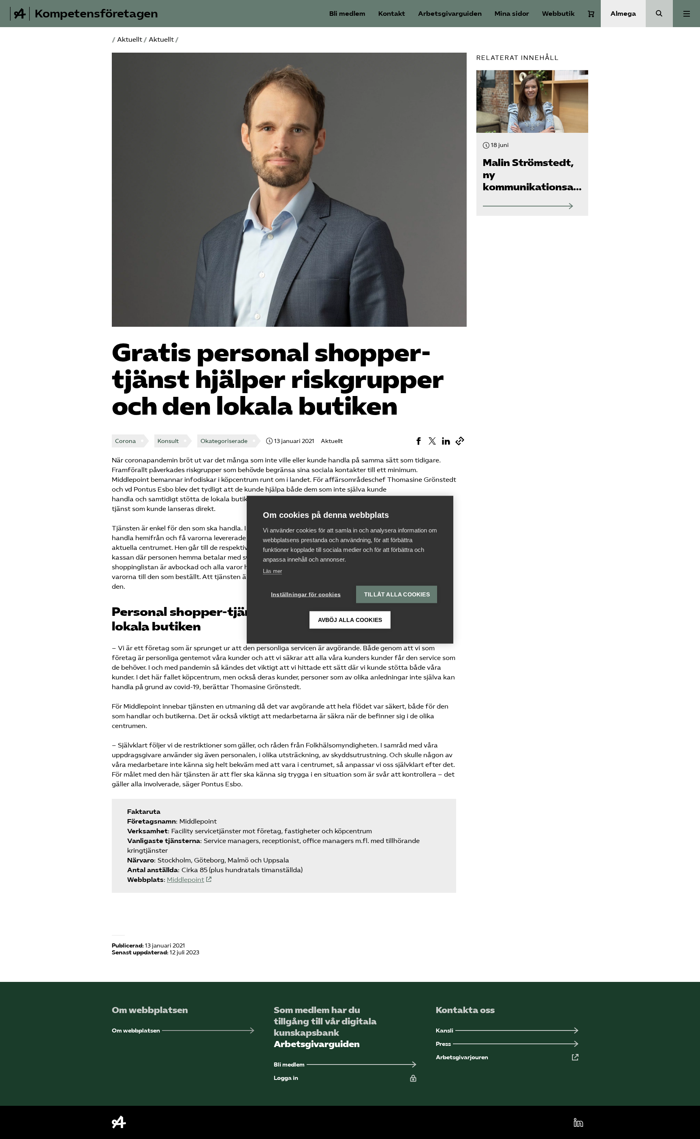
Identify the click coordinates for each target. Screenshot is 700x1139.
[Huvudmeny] (686, 13)
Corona (125, 441)
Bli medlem (347, 13)
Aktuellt (129, 39)
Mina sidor (512, 13)
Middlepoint (185, 880)
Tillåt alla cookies (397, 594)
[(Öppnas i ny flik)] (418, 440)
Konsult (168, 441)
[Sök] (659, 13)
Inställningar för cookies (306, 594)
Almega (623, 13)
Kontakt (391, 13)
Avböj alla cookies (350, 620)
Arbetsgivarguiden (450, 13)
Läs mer (272, 571)
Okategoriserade (224, 441)
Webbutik (558, 13)
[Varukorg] (591, 14)
